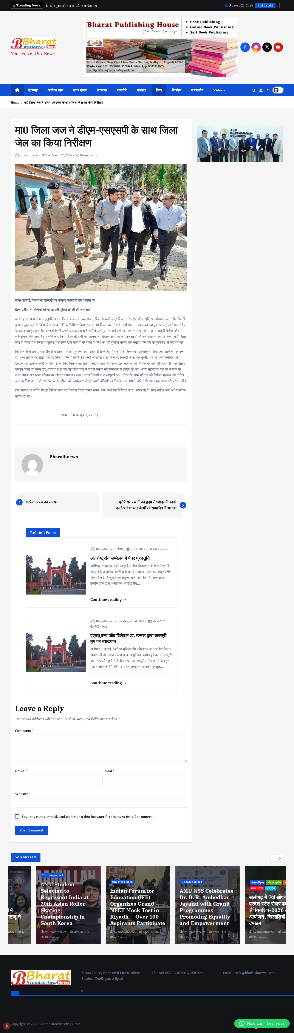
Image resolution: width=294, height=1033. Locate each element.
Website (21, 793)
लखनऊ (102, 90)
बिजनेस (176, 90)
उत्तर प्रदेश (80, 90)
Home (15, 102)
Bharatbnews (29, 155)
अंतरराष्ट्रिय (232, 882)
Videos (219, 90)
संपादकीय (197, 90)
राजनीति (122, 90)
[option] (43, 905)
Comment (24, 730)
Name (21, 770)
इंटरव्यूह (33, 90)
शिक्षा (159, 90)
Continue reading (106, 599)
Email (108, 770)
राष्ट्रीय (245, 888)
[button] (274, 858)
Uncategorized (127, 621)
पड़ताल (141, 90)
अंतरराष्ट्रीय (248, 882)
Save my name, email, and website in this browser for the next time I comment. (88, 816)
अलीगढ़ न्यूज (55, 90)
